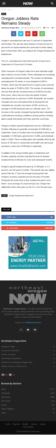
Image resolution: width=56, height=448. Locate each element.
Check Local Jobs (8, 354)
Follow (50, 222)
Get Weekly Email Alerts (11, 358)
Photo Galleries (7, 409)
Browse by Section (11, 383)
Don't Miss (5, 401)
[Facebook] (21, 329)
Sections (34, 424)
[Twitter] (28, 329)
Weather (25, 424)
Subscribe (49, 228)
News (3, 14)
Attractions (6, 397)
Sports (4, 405)
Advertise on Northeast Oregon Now (16, 362)
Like (51, 217)
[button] (52, 3)
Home (3, 10)
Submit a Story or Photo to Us (14, 366)
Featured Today (8, 346)
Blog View (16, 424)
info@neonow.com (33, 322)
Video (3, 412)
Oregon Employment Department (21, 195)
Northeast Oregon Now (10, 28)
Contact (42, 424)
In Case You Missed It (10, 350)
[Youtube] (35, 329)
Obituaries (5, 393)
